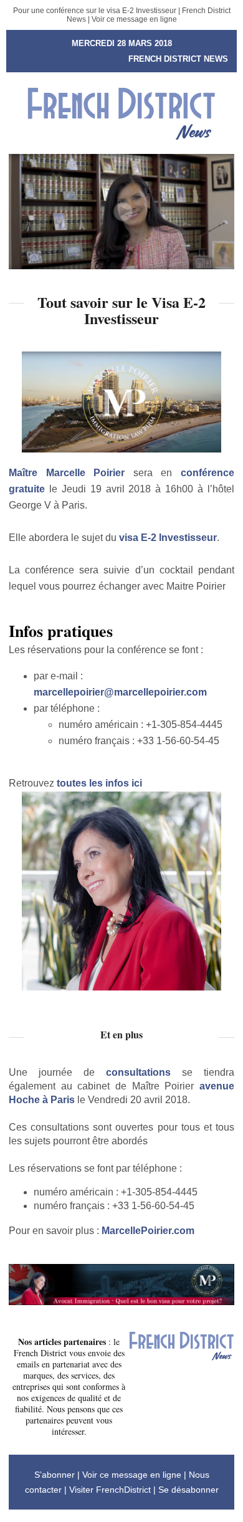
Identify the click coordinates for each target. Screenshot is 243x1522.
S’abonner (54, 1475)
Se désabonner (188, 1490)
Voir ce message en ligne (134, 19)
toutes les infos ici (99, 783)
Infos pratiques (61, 631)
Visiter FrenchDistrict (110, 1490)
